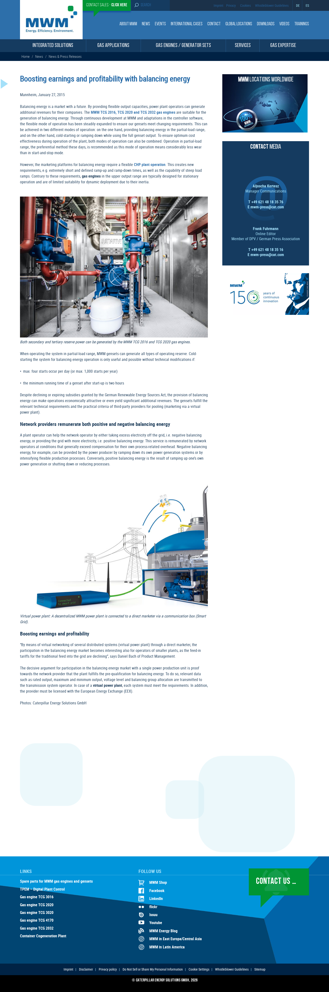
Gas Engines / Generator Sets (183, 45)
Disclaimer (86, 969)
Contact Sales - (106, 5)
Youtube (155, 922)
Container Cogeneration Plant (43, 936)
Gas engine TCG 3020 (36, 912)
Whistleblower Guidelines (272, 5)
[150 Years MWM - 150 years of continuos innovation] (265, 313)
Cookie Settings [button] (199, 969)
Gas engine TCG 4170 (36, 920)
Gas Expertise (283, 45)
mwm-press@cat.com (267, 207)
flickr (153, 907)
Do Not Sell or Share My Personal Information (153, 969)
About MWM (128, 24)
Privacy (231, 5)
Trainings (301, 24)
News (146, 24)
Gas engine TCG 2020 (36, 905)
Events (160, 24)
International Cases (187, 24)
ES (307, 5)
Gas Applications (113, 45)
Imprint (218, 5)
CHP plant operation (149, 164)
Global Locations (238, 24)
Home (25, 56)
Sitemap (259, 969)
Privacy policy (108, 969)
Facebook (156, 890)
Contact (214, 24)
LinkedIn (156, 898)
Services (243, 45)
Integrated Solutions (53, 45)
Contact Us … (276, 881)
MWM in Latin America (167, 947)
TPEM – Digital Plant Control (42, 889)
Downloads (266, 24)
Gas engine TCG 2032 (36, 928)
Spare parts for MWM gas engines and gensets (56, 881)
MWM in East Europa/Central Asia (175, 939)
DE (298, 5)
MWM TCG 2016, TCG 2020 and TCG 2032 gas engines (133, 112)
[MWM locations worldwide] (265, 131)
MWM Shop (158, 882)
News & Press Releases (65, 56)
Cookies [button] (245, 5)
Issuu (153, 915)
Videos (284, 24)
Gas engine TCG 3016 (36, 897)
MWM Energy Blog (163, 931)
